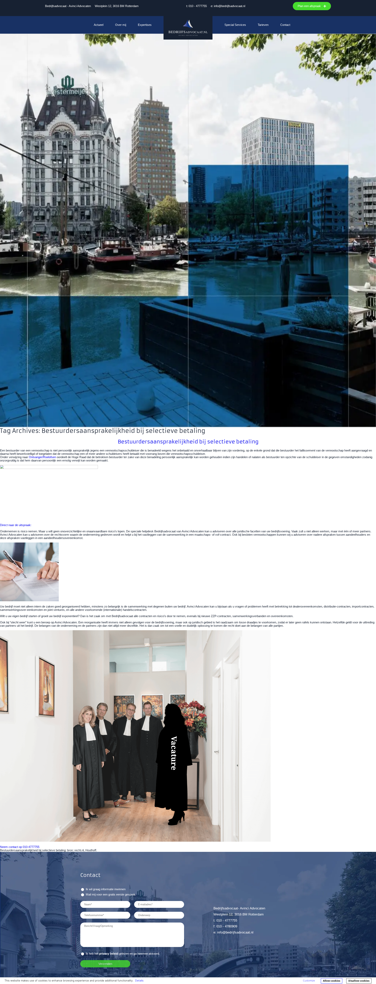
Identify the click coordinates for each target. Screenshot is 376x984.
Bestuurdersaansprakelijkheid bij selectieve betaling (188, 441)
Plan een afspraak (310, 6)
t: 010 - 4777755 (196, 6)
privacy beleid (108, 953)
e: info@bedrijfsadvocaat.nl (228, 6)
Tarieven (263, 24)
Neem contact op (11, 847)
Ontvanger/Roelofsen (42, 457)
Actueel (98, 24)
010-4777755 (31, 847)
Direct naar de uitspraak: (16, 525)
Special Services (235, 24)
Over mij (120, 24)
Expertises (145, 24)
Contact (285, 24)
